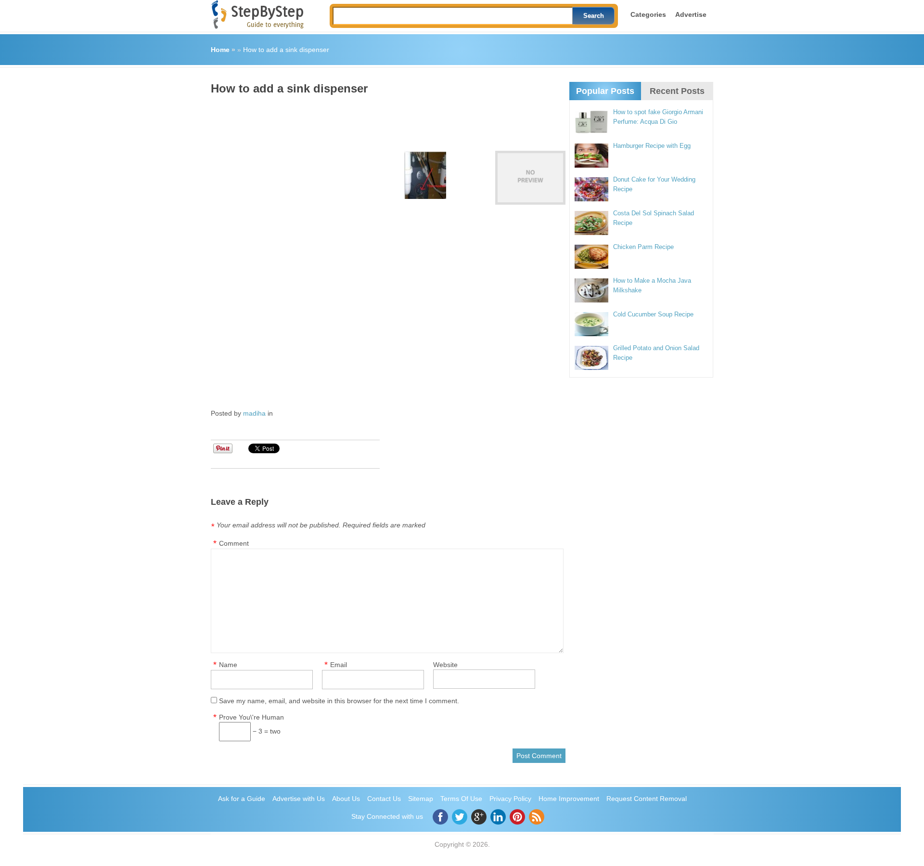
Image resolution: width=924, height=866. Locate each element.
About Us (346, 798)
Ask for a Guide (241, 798)
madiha (254, 413)
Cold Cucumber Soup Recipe (653, 314)
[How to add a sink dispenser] (530, 178)
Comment (234, 543)
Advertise (690, 14)
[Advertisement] (386, 119)
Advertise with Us (298, 798)
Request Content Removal (646, 798)
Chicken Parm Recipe (643, 246)
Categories (648, 14)
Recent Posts (677, 91)
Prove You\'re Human (251, 717)
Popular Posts (605, 91)
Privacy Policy (510, 798)
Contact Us (384, 798)
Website (445, 665)
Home (220, 49)
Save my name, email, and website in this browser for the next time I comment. (339, 701)
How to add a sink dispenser (286, 49)
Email (338, 664)
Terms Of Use (461, 798)
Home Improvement (569, 798)
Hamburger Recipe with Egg (652, 145)
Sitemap (420, 798)
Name (228, 664)
